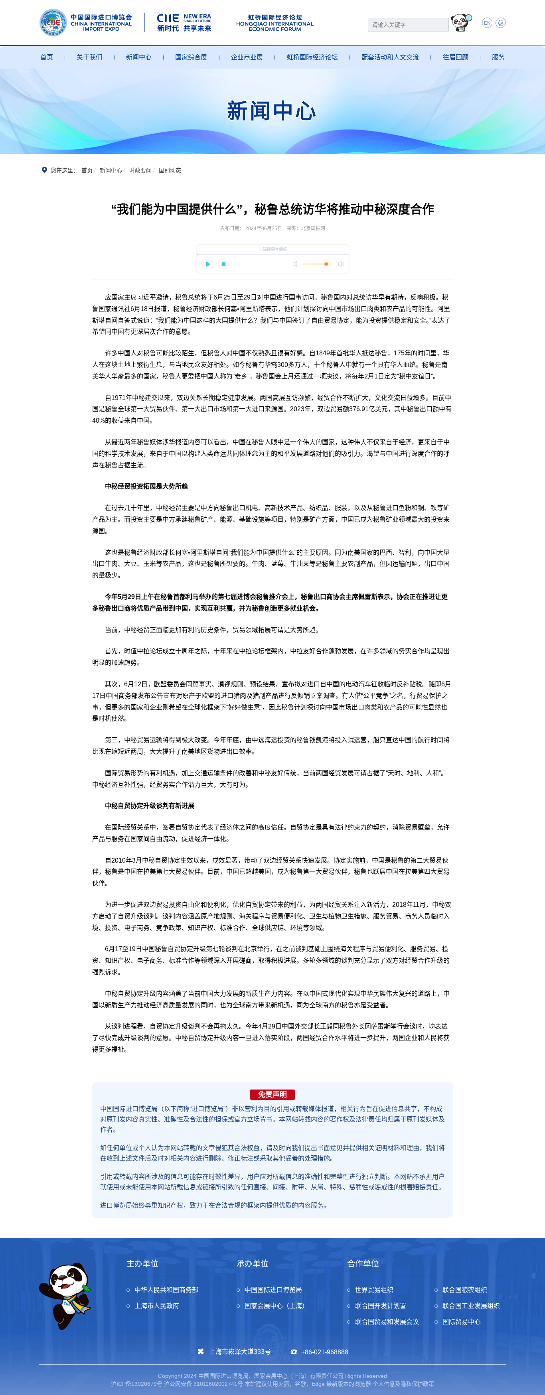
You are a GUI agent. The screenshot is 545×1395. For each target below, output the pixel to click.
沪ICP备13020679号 (136, 1384)
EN (487, 23)
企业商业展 (247, 57)
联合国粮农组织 (464, 1290)
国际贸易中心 (461, 1321)
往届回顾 (455, 57)
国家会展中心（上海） (276, 1305)
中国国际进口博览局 (273, 1290)
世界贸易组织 (374, 1290)
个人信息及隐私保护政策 (403, 1384)
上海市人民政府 (156, 1305)
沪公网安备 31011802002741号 (203, 1384)
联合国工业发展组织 (471, 1305)
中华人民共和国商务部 (166, 1290)
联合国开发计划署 (380, 1305)
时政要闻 (140, 170)
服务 (498, 57)
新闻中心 (139, 57)
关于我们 (89, 57)
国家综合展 (191, 57)
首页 (46, 57)
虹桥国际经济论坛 (312, 57)
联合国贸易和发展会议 (387, 1321)
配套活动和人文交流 (390, 57)
